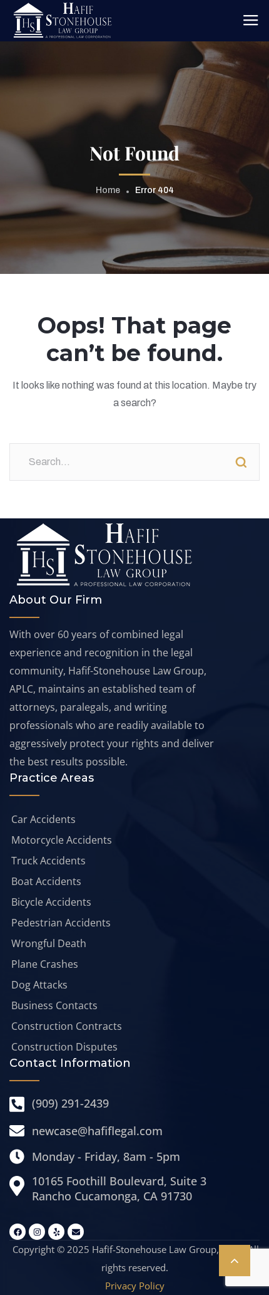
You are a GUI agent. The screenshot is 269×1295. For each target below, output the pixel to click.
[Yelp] (56, 1232)
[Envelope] (76, 1232)
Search (241, 462)
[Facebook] (17, 1232)
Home (108, 190)
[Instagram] (37, 1232)
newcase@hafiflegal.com (97, 1130)
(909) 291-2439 (70, 1103)
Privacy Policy (135, 1285)
